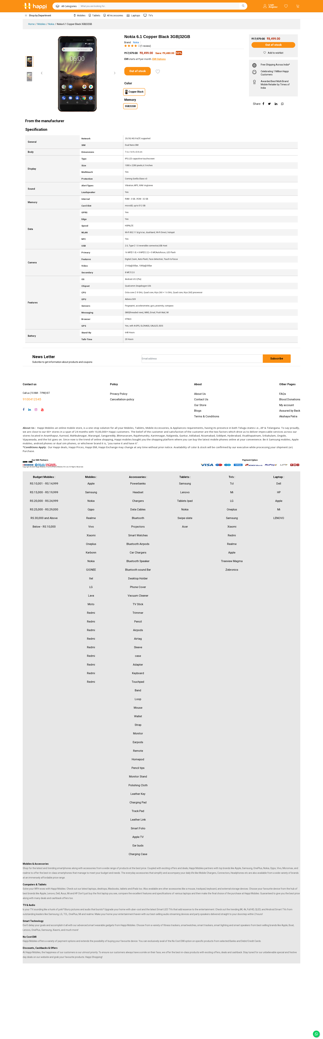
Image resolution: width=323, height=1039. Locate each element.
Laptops (135, 15)
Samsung (91, 492)
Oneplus (91, 544)
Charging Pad (138, 802)
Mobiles (80, 15)
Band (138, 690)
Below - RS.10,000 (44, 526)
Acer (185, 526)
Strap (138, 724)
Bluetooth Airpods (138, 544)
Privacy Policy (118, 393)
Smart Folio (138, 828)
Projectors (138, 526)
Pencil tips (138, 768)
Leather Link (138, 819)
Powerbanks (138, 483)
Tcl (232, 483)
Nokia (51, 24)
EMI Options (159, 59)
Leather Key (138, 793)
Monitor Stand (138, 776)
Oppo (91, 509)
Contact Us (201, 399)
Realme (91, 518)
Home (31, 24)
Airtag (138, 638)
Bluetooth (138, 518)
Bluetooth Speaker (138, 561)
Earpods (138, 742)
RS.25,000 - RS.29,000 (44, 509)
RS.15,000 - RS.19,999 (44, 492)
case (138, 655)
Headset (138, 492)
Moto (91, 604)
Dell (278, 483)
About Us (200, 393)
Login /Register (273, 6)
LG (91, 587)
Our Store (200, 405)
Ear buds (138, 845)
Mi (231, 492)
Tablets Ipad (185, 501)
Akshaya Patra (288, 416)
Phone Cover (138, 587)
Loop (138, 699)
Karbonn (91, 552)
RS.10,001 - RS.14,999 (44, 483)
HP (279, 492)
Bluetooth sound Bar (138, 569)
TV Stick (138, 604)
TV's (150, 15)
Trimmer (138, 612)
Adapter (138, 664)
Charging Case (138, 854)
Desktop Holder (138, 578)
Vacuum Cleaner (138, 595)
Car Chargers (138, 552)
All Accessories (114, 15)
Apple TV (138, 837)
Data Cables (138, 509)
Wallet (138, 716)
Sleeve (138, 647)
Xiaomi (91, 535)
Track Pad (138, 811)
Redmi (91, 612)
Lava (91, 595)
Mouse (138, 707)
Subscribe (276, 358)
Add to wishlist (275, 52)
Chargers (138, 501)
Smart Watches (138, 535)
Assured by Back (289, 410)
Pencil (138, 621)
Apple (91, 483)
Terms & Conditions (206, 416)
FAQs (282, 393)
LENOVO (278, 518)
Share (257, 104)
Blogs (197, 410)
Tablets (96, 15)
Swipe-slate (184, 518)
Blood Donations (289, 399)
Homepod (138, 759)
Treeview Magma (232, 561)
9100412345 (32, 399)
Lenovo (185, 492)
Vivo (91, 526)
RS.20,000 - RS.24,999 (44, 501)
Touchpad (138, 681)
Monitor (138, 733)
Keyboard (138, 673)
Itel (91, 578)
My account (286, 405)
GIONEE (91, 569)
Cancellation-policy (122, 399)
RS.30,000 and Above (44, 518)
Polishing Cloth (138, 785)
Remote (138, 750)
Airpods (138, 630)
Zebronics (231, 569)
